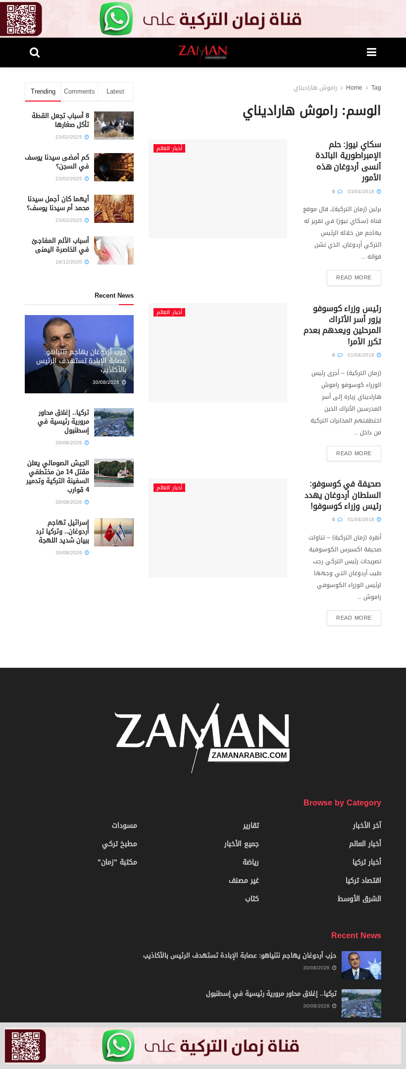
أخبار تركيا (367, 862)
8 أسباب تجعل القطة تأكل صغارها (60, 120)
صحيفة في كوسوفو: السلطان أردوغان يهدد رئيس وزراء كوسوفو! (342, 495)
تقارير (251, 825)
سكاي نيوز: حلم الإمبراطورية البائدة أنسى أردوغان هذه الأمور (348, 161)
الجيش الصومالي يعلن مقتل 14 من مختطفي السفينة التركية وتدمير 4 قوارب (57, 476)
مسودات (124, 825)
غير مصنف (244, 880)
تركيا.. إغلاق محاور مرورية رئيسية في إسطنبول (63, 421)
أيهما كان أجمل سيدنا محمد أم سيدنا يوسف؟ (58, 203)
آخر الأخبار (367, 825)
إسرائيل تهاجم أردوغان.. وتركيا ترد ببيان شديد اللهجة (62, 531)
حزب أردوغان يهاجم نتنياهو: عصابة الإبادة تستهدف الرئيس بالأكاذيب (81, 360)
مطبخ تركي (119, 844)
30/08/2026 (107, 382)
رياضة (251, 862)
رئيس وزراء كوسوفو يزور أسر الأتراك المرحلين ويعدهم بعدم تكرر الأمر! (342, 325)
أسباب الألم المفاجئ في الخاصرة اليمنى (60, 245)
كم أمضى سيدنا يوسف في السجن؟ (57, 161)
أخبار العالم (169, 148)
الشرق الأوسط (359, 899)
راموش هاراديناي (315, 87)
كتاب (252, 899)
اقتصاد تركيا (363, 880)
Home (354, 87)
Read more (354, 277)
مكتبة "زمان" (117, 862)
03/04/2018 (362, 191)
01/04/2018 (362, 355)
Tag (376, 87)
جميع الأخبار (241, 844)
